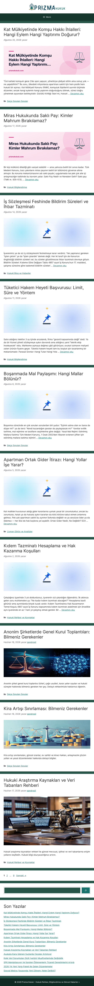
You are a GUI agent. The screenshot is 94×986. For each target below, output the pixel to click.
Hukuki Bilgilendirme (17, 187)
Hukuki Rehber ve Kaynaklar (21, 617)
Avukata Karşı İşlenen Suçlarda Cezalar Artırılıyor (28, 954)
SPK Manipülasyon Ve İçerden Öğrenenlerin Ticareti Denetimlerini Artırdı (39, 962)
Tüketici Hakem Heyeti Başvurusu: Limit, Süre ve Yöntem (31, 925)
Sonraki (21, 875)
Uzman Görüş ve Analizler (19, 531)
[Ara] (86, 890)
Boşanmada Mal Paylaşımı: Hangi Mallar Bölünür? (28, 929)
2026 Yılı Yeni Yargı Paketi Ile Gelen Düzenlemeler (28, 966)
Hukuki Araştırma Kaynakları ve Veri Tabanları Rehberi (30, 950)
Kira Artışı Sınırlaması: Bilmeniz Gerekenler (46, 708)
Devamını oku (77, 93)
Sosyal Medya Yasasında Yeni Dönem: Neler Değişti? (30, 970)
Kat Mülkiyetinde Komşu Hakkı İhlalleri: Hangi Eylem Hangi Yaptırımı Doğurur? (42, 32)
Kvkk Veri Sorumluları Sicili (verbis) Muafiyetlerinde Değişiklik (33, 958)
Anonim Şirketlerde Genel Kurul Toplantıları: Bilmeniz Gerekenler (35, 941)
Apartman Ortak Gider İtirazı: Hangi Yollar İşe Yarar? (29, 933)
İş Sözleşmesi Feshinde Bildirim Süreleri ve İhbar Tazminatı (32, 921)
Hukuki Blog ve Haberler (19, 273)
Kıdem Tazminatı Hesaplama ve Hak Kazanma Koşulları (40, 548)
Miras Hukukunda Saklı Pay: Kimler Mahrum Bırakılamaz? (38, 118)
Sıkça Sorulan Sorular (17, 101)
